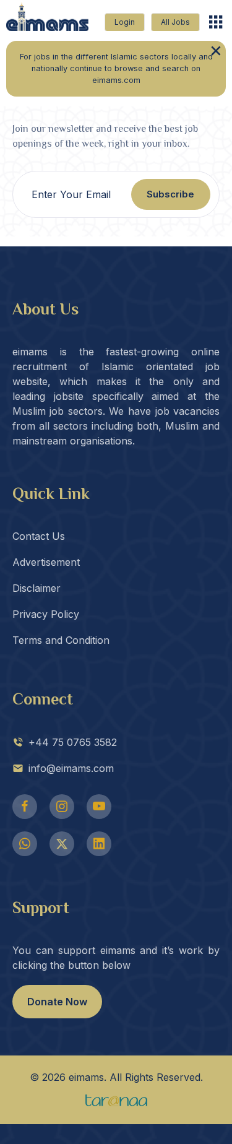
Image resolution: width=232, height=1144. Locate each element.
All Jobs (175, 22)
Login (124, 22)
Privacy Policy (45, 614)
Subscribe (170, 194)
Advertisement (46, 562)
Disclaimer (36, 588)
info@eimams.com (71, 768)
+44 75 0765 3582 (72, 742)
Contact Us (38, 536)
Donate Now (57, 1001)
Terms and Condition (61, 640)
